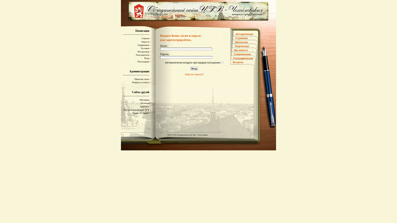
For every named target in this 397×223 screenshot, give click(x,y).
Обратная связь (141, 79)
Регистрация (143, 62)
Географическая (243, 58)
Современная (242, 54)
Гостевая (145, 48)
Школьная (241, 42)
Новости (145, 42)
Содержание (143, 45)
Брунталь (144, 106)
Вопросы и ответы (140, 82)
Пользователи (142, 55)
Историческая (244, 34)
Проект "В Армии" (140, 113)
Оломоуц (145, 103)
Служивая (241, 38)
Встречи (238, 62)
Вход (146, 58)
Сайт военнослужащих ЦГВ (136, 110)
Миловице (144, 100)
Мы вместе (241, 50)
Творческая (242, 46)
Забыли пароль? (194, 74)
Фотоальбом (143, 52)
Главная (145, 38)
